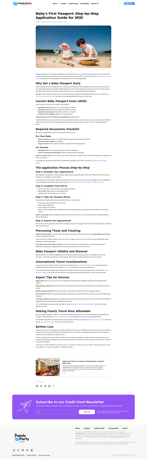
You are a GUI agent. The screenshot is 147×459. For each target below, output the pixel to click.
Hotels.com (56, 317)
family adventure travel (96, 319)
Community (84, 3)
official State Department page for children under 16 (86, 182)
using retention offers (47, 322)
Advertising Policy (18, 455)
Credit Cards (73, 3)
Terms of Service (44, 455)
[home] (22, 3)
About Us (95, 3)
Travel (38, 22)
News (77, 428)
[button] (56, 3)
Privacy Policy (31, 455)
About (125, 428)
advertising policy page (117, 437)
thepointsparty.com (80, 433)
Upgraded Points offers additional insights (84, 304)
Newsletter (129, 3)
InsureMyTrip (67, 267)
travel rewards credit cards (45, 96)
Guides (63, 3)
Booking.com (66, 317)
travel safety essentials (84, 265)
